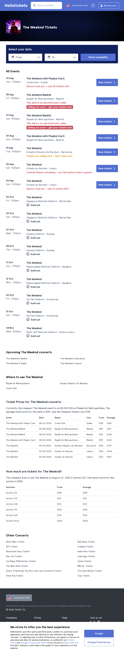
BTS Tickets (12, 546)
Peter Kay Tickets (14, 575)
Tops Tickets (83, 575)
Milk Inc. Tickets (85, 566)
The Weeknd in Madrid (16, 358)
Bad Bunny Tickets (86, 542)
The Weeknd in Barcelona (72, 358)
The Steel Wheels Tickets (89, 571)
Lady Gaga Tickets (86, 556)
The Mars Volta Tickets (17, 566)
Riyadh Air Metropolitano (18, 383)
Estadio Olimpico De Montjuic (74, 383)
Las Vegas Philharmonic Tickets (21, 561)
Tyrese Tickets (84, 561)
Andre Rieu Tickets (86, 551)
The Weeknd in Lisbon (70, 363)
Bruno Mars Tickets (15, 542)
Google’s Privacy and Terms (33, 642)
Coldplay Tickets (85, 546)
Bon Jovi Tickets (14, 556)
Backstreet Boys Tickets (17, 551)
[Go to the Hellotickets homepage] (16, 5)
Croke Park (11, 388)
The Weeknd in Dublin (16, 363)
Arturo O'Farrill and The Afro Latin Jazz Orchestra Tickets (33, 571)
